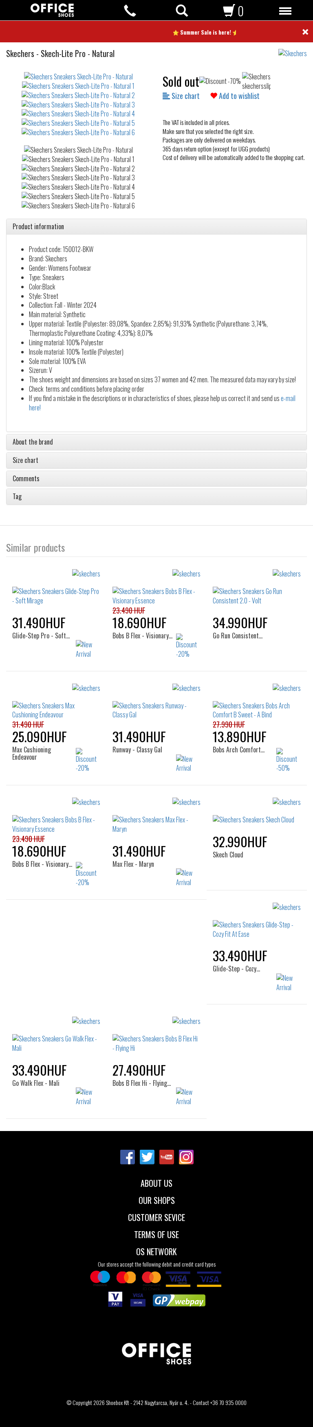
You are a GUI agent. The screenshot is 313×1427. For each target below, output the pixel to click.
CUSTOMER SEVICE (156, 1216)
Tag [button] (17, 496)
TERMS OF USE (156, 1233)
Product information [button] (38, 226)
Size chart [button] (25, 460)
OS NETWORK (156, 1250)
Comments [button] (26, 478)
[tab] (156, 227)
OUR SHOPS (157, 1199)
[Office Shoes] (52, 10)
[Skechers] (295, 49)
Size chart (185, 95)
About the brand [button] (33, 442)
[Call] (130, 11)
